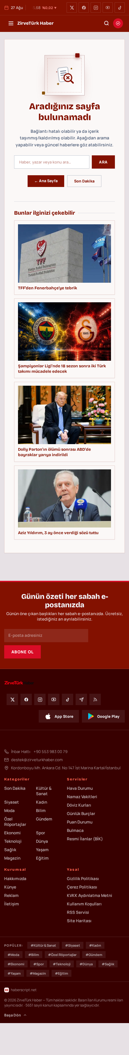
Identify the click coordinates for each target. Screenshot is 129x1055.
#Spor (38, 964)
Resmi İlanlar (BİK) (85, 839)
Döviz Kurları (79, 805)
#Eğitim (61, 973)
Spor (40, 833)
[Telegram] (81, 699)
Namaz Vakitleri (82, 796)
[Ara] (106, 23)
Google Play (108, 716)
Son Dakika (84, 181)
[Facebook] (84, 7)
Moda (9, 810)
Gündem (44, 819)
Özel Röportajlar (15, 821)
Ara (103, 162)
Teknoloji (13, 841)
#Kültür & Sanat (43, 945)
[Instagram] (96, 7)
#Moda (13, 954)
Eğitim (42, 858)
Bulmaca (75, 830)
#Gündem (94, 954)
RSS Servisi (78, 912)
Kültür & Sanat (44, 791)
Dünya (42, 841)
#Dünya (86, 964)
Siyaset (11, 802)
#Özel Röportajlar (62, 954)
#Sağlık (108, 964)
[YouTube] (108, 7)
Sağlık (10, 849)
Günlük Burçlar (81, 813)
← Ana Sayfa (46, 180)
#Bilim (33, 954)
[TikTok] (120, 7)
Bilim (41, 810)
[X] (72, 7)
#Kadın (95, 945)
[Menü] (10, 23)
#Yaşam (14, 973)
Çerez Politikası (82, 887)
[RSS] (95, 699)
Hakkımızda (15, 878)
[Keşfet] (118, 23)
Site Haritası (79, 920)
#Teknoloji (61, 964)
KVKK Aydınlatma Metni (89, 895)
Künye (10, 887)
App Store (64, 716)
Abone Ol (22, 652)
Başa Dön (12, 1015)
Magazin (12, 858)
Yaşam (42, 849)
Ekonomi (12, 833)
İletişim (11, 904)
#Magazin (38, 973)
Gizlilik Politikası (83, 878)
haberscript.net (24, 989)
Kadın (41, 802)
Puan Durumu (79, 822)
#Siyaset (72, 945)
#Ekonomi (16, 964)
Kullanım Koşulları (84, 904)
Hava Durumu (80, 788)
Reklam (11, 895)
